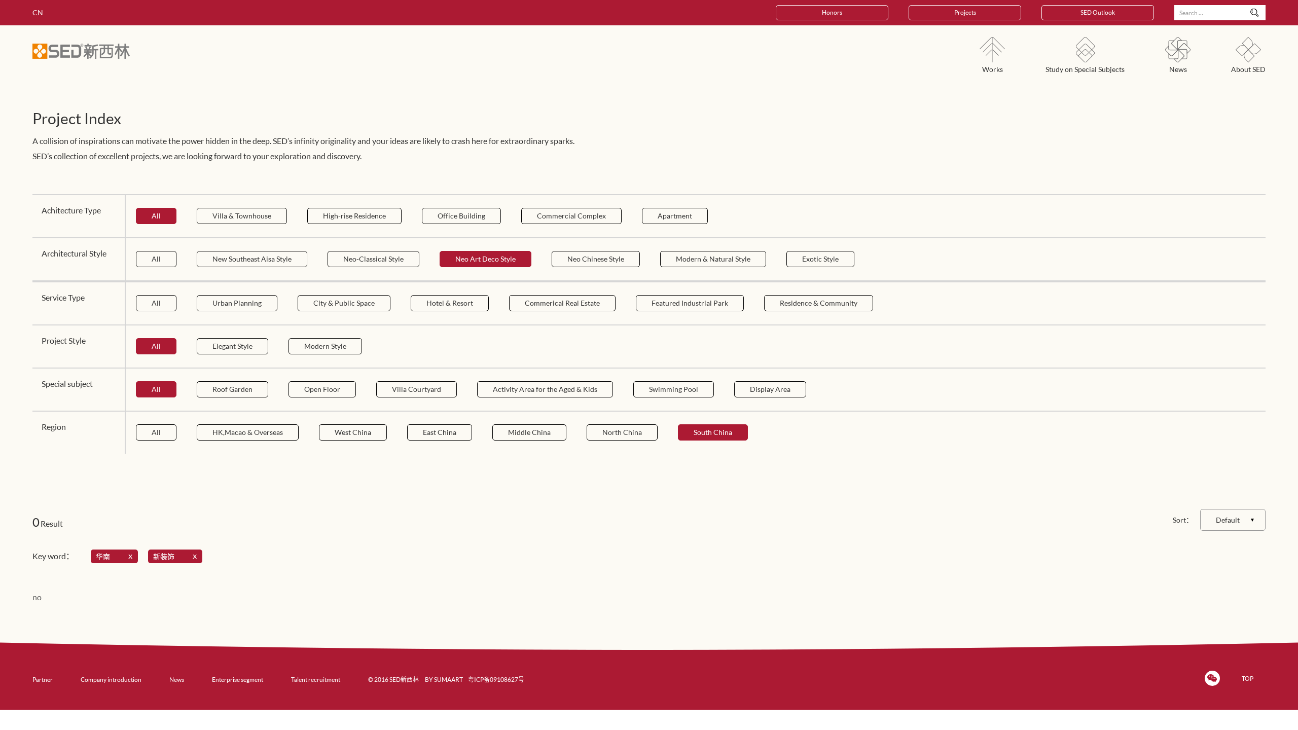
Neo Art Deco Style (485, 258)
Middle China (529, 432)
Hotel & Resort (449, 303)
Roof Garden (232, 389)
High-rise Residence (354, 215)
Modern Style (325, 346)
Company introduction (111, 679)
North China (622, 432)
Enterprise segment (237, 679)
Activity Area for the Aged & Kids (545, 389)
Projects (965, 12)
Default (1228, 520)
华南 (103, 556)
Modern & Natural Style (713, 258)
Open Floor (322, 389)
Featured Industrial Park (690, 303)
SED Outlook (1097, 12)
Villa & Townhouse (241, 215)
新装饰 (163, 556)
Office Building (461, 215)
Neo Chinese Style (595, 258)
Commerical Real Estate (562, 303)
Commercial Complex (571, 215)
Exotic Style (820, 258)
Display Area (770, 389)
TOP (1247, 678)
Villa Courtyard (416, 389)
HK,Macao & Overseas (247, 432)
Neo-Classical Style (373, 258)
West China (353, 432)
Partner (42, 679)
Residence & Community (818, 303)
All (156, 215)
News (176, 679)
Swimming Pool (673, 389)
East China (439, 432)
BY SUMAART (444, 679)
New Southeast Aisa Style (252, 258)
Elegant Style (232, 346)
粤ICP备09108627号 (496, 679)
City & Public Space (344, 303)
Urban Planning (237, 303)
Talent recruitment (315, 679)
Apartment (675, 215)
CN (37, 12)
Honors (832, 12)
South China (713, 432)
